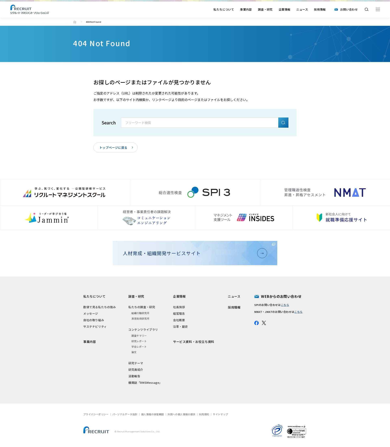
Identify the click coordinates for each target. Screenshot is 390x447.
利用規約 (204, 414)
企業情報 (284, 9)
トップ (74, 22)
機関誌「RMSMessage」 (145, 383)
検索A (283, 122)
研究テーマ (135, 363)
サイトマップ (220, 414)
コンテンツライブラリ (143, 329)
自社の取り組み (93, 320)
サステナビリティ (95, 326)
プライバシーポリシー (95, 414)
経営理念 (179, 313)
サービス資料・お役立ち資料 (193, 341)
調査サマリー (139, 335)
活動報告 (134, 376)
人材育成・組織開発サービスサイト (161, 253)
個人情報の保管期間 (152, 414)
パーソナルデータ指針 (125, 414)
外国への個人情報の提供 (181, 414)
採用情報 (320, 9)
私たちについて (223, 9)
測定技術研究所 (140, 318)
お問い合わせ (349, 9)
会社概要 (179, 320)
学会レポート (139, 346)
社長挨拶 (179, 307)
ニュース (302, 9)
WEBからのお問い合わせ (281, 296)
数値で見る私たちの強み (99, 307)
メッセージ (90, 313)
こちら (285, 305)
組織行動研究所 (140, 313)
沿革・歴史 (180, 326)
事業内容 (246, 9)
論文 (133, 352)
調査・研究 (265, 9)
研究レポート (139, 341)
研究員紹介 (135, 370)
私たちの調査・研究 (141, 307)
